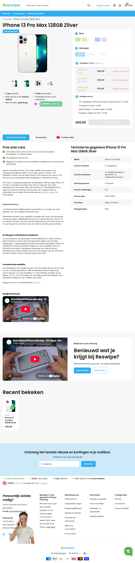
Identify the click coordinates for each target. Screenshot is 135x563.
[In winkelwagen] (12, 408)
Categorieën (121, 495)
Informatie (95, 495)
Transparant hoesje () (90, 105)
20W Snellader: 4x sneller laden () (95, 109)
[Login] (120, 5)
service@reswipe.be (17, 511)
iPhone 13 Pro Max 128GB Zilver (10, 420)
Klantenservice (72, 495)
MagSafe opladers (48, 192)
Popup (102, 63)
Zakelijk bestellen (97, 516)
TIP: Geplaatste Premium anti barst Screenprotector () (104, 102)
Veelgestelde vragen (73, 503)
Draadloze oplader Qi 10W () (93, 113)
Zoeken (89, 5)
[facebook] (10, 534)
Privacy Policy (70, 534)
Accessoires (120, 503)
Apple (7, 415)
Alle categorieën (6, 14)
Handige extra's (84, 96)
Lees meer (50, 527)
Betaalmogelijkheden (73, 508)
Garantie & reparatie (73, 513)
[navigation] (15, 84)
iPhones (118, 499)
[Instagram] (4, 534)
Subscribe (88, 464)
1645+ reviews (41, 483)
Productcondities (36, 13)
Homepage (7, 19)
